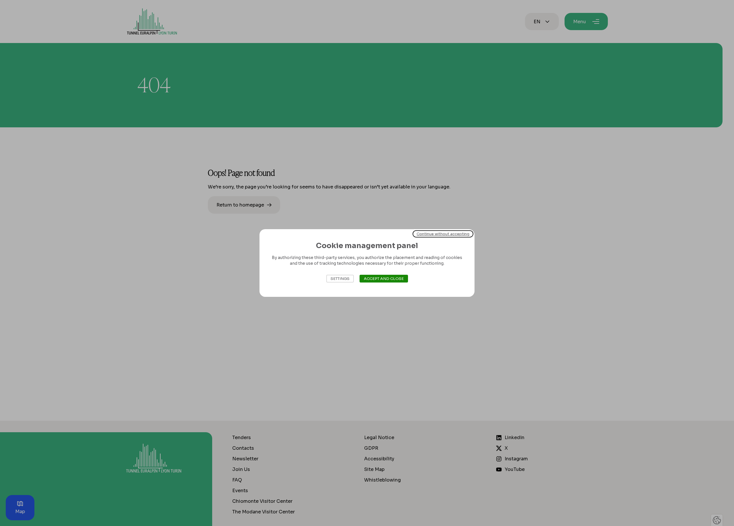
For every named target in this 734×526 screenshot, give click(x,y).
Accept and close (384, 278)
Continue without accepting (443, 233)
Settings (340, 278)
